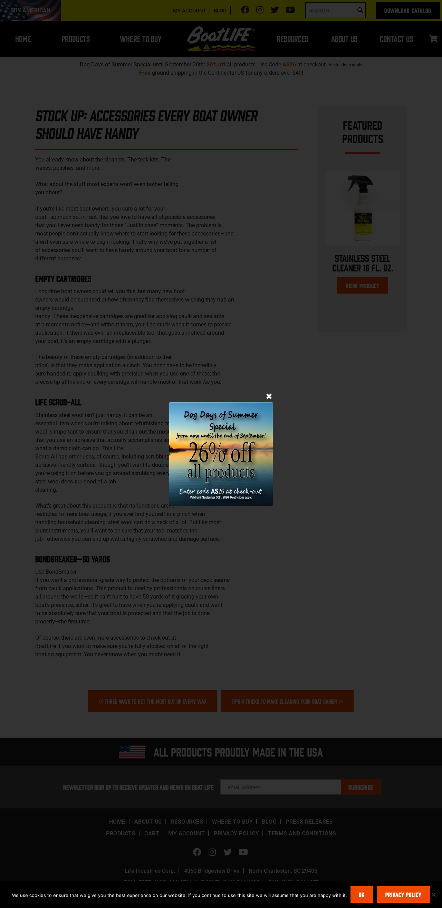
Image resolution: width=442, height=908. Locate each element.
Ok (362, 894)
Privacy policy (403, 894)
